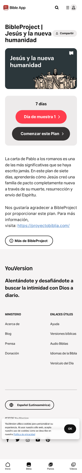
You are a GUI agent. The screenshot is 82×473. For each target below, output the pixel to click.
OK (70, 428)
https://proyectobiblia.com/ (43, 225)
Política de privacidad (24, 434)
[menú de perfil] (71, 7)
